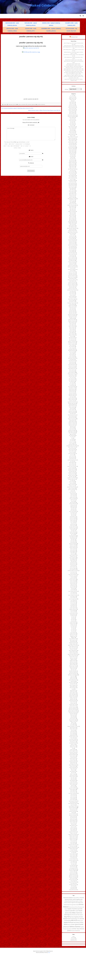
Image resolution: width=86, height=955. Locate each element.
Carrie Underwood (72, 257)
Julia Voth (73, 515)
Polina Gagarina (73, 750)
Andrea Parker (72, 161)
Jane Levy (72, 454)
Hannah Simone (72, 417)
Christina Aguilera (71, 283)
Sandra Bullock (73, 789)
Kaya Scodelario (73, 555)
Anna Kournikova (72, 172)
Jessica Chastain (72, 484)
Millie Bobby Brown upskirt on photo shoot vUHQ (73, 70)
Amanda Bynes (72, 143)
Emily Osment (72, 363)
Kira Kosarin (72, 571)
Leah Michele (73, 605)
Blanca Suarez (72, 218)
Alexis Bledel (72, 117)
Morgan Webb (73, 698)
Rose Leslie (73, 779)
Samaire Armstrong (73, 788)
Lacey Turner (73, 587)
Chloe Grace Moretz (72, 279)
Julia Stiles (73, 514)
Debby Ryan (72, 318)
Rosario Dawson (73, 776)
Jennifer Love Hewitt (72, 477)
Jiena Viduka (72, 495)
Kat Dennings (72, 533)
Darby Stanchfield (72, 315)
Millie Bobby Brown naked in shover (73, 65)
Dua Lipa (72, 336)
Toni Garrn (73, 864)
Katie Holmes (73, 550)
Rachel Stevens (73, 758)
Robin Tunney (73, 774)
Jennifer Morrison (72, 479)
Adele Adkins (72, 102)
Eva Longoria (72, 384)
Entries (73, 937)
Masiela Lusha (73, 658)
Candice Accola (72, 242)
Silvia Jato (73, 824)
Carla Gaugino (72, 250)
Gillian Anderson (72, 405)
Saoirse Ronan (73, 792)
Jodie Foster (73, 499)
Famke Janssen (72, 390)
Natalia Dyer (73, 703)
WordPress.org (73, 940)
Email (31, 156)
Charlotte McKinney (72, 275)
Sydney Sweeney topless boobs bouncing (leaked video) (73, 61)
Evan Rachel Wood (72, 386)
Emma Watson (71, 372)
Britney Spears (72, 225)
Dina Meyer (72, 332)
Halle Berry (72, 413)
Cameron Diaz (72, 236)
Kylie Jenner (73, 584)
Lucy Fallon (73, 629)
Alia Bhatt (72, 122)
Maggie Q (73, 637)
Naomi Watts (73, 701)
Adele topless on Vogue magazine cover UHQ (73, 75)
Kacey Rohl (73, 523)
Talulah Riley (73, 849)
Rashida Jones (73, 763)
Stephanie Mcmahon (73, 844)
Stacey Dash (72, 840)
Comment (31, 125)
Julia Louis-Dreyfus (73, 511)
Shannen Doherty (72, 813)
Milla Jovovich (73, 678)
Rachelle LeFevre (73, 761)
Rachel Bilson (72, 753)
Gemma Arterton (72, 398)
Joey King (73, 501)
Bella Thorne (72, 207)
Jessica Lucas (72, 485)
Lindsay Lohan (73, 623)
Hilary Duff (72, 427)
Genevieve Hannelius (72, 402)
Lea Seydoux (72, 604)
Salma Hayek (73, 786)
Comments (74, 938)
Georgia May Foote (72, 403)
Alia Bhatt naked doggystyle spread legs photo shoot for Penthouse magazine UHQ (73, 73)
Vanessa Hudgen (72, 870)
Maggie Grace (73, 636)
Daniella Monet (72, 311)
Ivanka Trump (72, 441)
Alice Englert (72, 124)
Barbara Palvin (72, 203)
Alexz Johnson (72, 120)
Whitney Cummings (73, 875)
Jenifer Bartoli (72, 462)
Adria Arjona (72, 103)
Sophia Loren (73, 833)
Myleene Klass (73, 699)
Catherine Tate (72, 264)
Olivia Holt (73, 730)
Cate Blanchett (72, 260)
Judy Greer (73, 508)
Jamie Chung (72, 452)
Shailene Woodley (73, 811)
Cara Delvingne (72, 248)
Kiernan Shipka (73, 568)
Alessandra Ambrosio (72, 115)
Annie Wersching (72, 184)
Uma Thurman (73, 866)
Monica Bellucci (73, 692)
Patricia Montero (73, 740)
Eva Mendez (72, 385)
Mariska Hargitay (73, 653)
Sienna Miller (73, 822)
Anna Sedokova (72, 176)
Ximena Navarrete (73, 879)
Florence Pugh (72, 393)
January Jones (72, 457)
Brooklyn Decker (72, 230)
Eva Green (72, 382)
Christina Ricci (72, 287)
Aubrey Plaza (72, 199)
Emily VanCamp (72, 367)
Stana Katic (72, 843)
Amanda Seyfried (71, 147)
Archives (66, 89)
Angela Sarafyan (72, 162)
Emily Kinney (72, 362)
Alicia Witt (72, 129)
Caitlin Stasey (72, 233)
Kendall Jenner (73, 564)
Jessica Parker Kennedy (72, 487)
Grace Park (72, 408)
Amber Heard (71, 152)
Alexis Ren (72, 118)
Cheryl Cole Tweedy (72, 277)
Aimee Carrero (72, 108)
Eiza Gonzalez (72, 340)
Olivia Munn (72, 731)
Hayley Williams (72, 421)
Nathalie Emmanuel (73, 712)
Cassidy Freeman (72, 259)
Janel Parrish (72, 456)
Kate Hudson (73, 538)
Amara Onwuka (72, 149)
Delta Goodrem (72, 322)
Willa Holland (72, 878)
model (73, 689)
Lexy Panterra (73, 614)
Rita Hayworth (73, 771)
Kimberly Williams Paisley (73, 570)
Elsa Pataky (72, 355)
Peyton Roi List (73, 745)
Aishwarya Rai (72, 111)
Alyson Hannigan (72, 138)
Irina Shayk (72, 439)
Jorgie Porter (72, 506)
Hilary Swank (72, 429)
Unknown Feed (74, 36)
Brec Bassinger (72, 220)
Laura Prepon (73, 597)
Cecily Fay (72, 268)
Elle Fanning (71, 351)
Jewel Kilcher (73, 493)
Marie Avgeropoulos (73, 650)
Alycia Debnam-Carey (72, 136)
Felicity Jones (72, 391)
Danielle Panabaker (72, 314)
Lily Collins (73, 619)
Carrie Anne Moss (72, 254)
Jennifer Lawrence (31, 104)
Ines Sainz (72, 436)
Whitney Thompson (73, 876)
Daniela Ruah (72, 310)
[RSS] (83, 16)
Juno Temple (72, 521)
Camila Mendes (72, 237)
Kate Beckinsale (72, 535)
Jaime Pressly (72, 448)
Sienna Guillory (73, 821)
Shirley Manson (73, 820)
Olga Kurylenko (73, 727)
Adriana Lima (72, 104)
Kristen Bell (73, 577)
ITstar (49, 952)
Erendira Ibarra (72, 376)
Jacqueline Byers (72, 444)
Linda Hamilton (73, 622)
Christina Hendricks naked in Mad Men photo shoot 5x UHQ (18, 108)
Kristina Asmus (73, 582)
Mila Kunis (73, 676)
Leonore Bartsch (73, 613)
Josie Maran (73, 507)
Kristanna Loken (73, 575)
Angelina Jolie (71, 163)
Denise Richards (72, 326)
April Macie (72, 189)
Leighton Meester (72, 609)
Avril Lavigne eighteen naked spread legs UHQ (73, 66)
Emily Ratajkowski (72, 364)
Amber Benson (72, 151)
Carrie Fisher (72, 255)
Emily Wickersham (72, 368)
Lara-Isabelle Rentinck (72, 591)
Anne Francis (72, 181)
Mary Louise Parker (73, 655)
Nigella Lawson (73, 721)
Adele (72, 100)
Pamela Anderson (72, 736)
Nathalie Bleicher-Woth (73, 710)
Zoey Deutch (72, 888)
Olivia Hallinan (73, 728)
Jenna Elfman (72, 463)
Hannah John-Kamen (72, 414)
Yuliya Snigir (72, 880)
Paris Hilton (73, 737)
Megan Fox (73, 659)
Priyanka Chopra (73, 752)
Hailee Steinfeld (72, 412)
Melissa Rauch (73, 667)
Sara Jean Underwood (73, 793)
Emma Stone (71, 371)
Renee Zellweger (73, 767)
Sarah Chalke (73, 797)
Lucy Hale (73, 631)
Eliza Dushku (71, 346)
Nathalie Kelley (73, 713)
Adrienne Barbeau (72, 107)
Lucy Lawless (73, 632)
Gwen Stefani (72, 409)
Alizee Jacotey (72, 131)
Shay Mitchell (73, 817)
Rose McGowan (73, 780)
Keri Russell (73, 565)
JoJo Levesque (73, 502)
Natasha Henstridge (73, 709)
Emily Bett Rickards (72, 358)
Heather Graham (72, 422)
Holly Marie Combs (72, 431)
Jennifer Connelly (72, 472)
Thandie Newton (73, 858)
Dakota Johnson (72, 306)
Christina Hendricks (72, 284)
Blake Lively (72, 216)
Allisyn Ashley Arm (72, 134)
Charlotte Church (72, 273)
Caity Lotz (72, 234)
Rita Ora (73, 772)
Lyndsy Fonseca (73, 633)
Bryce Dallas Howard (72, 232)
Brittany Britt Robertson (72, 228)
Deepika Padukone (72, 321)
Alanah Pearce (72, 113)
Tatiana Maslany (73, 853)
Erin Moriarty (72, 381)
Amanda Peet (72, 145)
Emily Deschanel (72, 360)
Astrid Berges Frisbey (72, 198)
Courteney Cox (72, 301)
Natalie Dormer (73, 705)
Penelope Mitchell (73, 743)
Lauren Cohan (73, 602)
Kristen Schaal (73, 578)
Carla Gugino (72, 251)
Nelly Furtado (73, 714)
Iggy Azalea (72, 434)
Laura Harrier (73, 593)
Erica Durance (72, 378)
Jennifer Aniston (72, 470)
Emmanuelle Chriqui (72, 373)
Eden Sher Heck (72, 337)
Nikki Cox (73, 722)
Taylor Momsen (73, 855)
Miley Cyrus (72, 677)
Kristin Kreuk (72, 580)
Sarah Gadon (73, 798)
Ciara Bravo (72, 291)
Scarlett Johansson (72, 807)
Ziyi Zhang (73, 885)
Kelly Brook (73, 561)
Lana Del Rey (73, 589)
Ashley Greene (72, 194)
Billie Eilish (72, 212)
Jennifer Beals (72, 471)
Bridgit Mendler (72, 223)
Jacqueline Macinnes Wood (72, 445)
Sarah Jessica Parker (73, 801)
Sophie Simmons (73, 838)
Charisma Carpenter (72, 269)
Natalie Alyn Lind (72, 704)
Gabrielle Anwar (72, 394)
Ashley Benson (72, 193)
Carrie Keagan (72, 256)
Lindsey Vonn (73, 624)
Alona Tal (72, 135)
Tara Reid (73, 852)
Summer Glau (72, 846)
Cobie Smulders (72, 296)
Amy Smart (72, 158)
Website (32, 163)
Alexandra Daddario (72, 116)
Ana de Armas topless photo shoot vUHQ (73, 71)
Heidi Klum (72, 426)
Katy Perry (73, 553)
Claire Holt (72, 295)
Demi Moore (72, 324)
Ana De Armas (72, 160)
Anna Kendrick (72, 171)
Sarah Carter (72, 795)
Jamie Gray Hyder (72, 453)
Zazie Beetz (73, 883)
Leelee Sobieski (73, 607)
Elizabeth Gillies (72, 349)
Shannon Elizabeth (73, 815)
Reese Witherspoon (73, 765)
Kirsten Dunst (73, 573)
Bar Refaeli (72, 202)
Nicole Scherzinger (73, 719)
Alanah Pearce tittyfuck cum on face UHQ (73, 59)
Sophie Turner (73, 839)
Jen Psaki (72, 461)
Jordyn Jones (72, 505)
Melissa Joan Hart (73, 665)
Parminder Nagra (72, 739)
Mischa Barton (73, 686)
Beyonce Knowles (72, 211)
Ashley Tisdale (72, 197)
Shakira (72, 812)
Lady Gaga (73, 588)
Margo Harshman (72, 642)
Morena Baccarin (73, 695)
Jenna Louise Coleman (72, 466)
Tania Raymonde (73, 851)
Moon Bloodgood (73, 694)
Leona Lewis (72, 611)
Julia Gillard (73, 510)
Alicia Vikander (72, 127)
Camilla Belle (72, 238)
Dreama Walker (72, 335)
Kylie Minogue (73, 586)
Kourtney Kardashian (73, 574)
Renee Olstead (73, 766)
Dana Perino (72, 309)
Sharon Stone (73, 816)
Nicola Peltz (72, 717)
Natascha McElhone (73, 708)
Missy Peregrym (73, 687)
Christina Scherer (72, 288)
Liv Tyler (73, 628)
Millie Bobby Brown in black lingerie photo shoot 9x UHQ (73, 47)
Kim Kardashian (73, 569)
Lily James (73, 620)
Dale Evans (72, 308)
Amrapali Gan (72, 153)
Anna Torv (72, 179)
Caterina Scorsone (72, 261)
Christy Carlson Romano (72, 290)
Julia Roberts (73, 512)
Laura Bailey (72, 592)
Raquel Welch (73, 762)
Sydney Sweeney (73, 848)
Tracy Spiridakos (73, 865)
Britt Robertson (72, 226)
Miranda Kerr (73, 683)
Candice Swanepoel (72, 245)
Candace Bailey (72, 241)
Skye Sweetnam (73, 825)
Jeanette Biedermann (72, 460)
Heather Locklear (72, 423)
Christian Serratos (72, 282)
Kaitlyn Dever (73, 524)
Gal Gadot (72, 396)
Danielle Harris (72, 313)
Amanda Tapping (72, 148)
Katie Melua (72, 552)
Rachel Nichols (73, 756)
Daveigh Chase (72, 317)
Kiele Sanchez (73, 566)
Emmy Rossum (72, 375)
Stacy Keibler (73, 842)
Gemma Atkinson (72, 399)
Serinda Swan (73, 810)
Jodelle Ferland (73, 497)
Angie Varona (72, 167)
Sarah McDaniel (73, 802)
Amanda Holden (72, 144)
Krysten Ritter (73, 583)
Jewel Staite (73, 494)
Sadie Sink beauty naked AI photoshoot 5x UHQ (73, 45)
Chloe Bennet (71, 278)
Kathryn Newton (73, 547)
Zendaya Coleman (73, 884)
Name (31, 150)
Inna (72, 438)
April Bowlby (72, 188)
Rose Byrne (73, 777)
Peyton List (73, 744)
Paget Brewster (73, 735)
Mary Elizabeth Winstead (73, 654)
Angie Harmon (72, 166)
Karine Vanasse (73, 532)
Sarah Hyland (72, 799)
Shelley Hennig (73, 819)
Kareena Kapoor (73, 528)
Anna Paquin (72, 174)
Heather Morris (72, 425)
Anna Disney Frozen (72, 169)
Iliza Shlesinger (72, 435)
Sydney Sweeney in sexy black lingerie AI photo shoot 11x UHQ (73, 53)
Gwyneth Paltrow (72, 411)
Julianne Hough (73, 517)
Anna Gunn (72, 170)
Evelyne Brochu (72, 389)
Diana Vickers (72, 327)
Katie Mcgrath (73, 551)
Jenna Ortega (72, 467)
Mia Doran (73, 669)
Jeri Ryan (72, 480)
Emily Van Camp (72, 366)
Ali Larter (72, 121)
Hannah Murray (72, 416)
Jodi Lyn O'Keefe (73, 498)
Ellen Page (72, 353)
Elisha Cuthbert (72, 344)
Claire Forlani (72, 293)
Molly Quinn (72, 691)
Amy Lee (72, 157)
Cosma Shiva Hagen (72, 299)
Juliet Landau (73, 520)
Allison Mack (72, 133)
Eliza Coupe (72, 345)
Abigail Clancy (72, 97)
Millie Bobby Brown (73, 680)
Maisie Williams (72, 638)
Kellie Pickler (73, 560)
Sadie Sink (73, 785)
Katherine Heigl (73, 544)
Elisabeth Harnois (72, 342)
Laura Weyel (72, 600)
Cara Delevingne (72, 247)
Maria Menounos (73, 646)
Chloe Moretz (72, 281)
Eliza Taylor (72, 348)
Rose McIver (72, 781)
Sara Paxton (73, 794)
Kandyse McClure (72, 526)
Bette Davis (72, 210)
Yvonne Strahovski (72, 882)
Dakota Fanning (72, 305)
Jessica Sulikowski (72, 489)
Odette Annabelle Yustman (72, 726)
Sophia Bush (72, 830)
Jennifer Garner (72, 474)
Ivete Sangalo (72, 443)
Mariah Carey (73, 649)
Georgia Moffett (72, 404)
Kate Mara (73, 539)
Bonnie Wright (72, 219)
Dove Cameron (72, 333)
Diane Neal (72, 329)
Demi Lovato (72, 323)
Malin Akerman (73, 640)
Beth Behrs (72, 209)
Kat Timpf (73, 534)
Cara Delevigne (72, 246)
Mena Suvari (72, 668)
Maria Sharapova (73, 647)
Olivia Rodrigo (73, 732)
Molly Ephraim (73, 690)
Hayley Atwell (72, 420)
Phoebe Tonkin (73, 746)
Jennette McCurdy (72, 468)
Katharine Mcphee (73, 543)
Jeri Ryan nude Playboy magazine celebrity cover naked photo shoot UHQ (73, 77)
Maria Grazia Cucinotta (73, 645)
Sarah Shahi (73, 804)
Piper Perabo (73, 749)
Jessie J (72, 490)
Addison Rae (72, 99)
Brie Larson (72, 224)
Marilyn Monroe (73, 651)
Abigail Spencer (72, 98)
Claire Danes (72, 292)
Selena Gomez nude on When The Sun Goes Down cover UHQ (43, 110)
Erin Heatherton (72, 380)
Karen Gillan (72, 529)
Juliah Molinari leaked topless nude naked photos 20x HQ (74, 55)
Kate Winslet (73, 542)
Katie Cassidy (73, 548)
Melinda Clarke (73, 662)
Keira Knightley (73, 557)
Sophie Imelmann (72, 835)
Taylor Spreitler (73, 856)
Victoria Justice (73, 873)
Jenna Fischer (72, 465)
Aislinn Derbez (72, 112)
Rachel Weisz (73, 759)
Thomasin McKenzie (73, 860)
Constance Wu (72, 297)
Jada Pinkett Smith (72, 447)
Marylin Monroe (73, 656)
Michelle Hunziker (73, 671)
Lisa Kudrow (72, 626)
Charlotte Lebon (72, 274)
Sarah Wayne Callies (73, 806)
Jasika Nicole (72, 458)
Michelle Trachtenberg (72, 674)
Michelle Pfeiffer (73, 672)
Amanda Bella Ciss (72, 142)
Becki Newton (72, 206)
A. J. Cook (72, 95)
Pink (73, 748)
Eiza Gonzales (72, 338)
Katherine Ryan (73, 546)
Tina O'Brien (72, 861)
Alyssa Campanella (72, 139)
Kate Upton (72, 541)
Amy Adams (72, 156)
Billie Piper (72, 214)
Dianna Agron (72, 331)
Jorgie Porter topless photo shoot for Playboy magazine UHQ (73, 80)
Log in (73, 936)
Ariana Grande (72, 191)
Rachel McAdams (73, 754)
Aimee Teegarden (72, 109)
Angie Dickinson (72, 165)
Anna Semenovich (72, 178)
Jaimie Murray (72, 450)
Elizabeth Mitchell (72, 350)
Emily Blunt (72, 359)
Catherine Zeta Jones (72, 266)
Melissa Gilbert (73, 664)
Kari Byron (73, 530)
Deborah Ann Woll (72, 319)
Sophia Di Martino (73, 831)
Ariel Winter (72, 192)
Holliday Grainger (72, 430)
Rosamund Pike (73, 775)
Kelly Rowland (73, 562)
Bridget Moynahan (72, 221)
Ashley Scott (72, 196)
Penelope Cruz (73, 741)
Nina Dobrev (72, 725)
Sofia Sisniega (73, 828)
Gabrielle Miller (72, 395)
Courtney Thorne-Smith (72, 302)
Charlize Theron (72, 272)
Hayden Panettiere (72, 418)
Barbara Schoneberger (72, 205)
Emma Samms (72, 369)
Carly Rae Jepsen (72, 252)
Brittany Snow (72, 229)
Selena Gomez (72, 808)
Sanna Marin (72, 790)
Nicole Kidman (73, 718)
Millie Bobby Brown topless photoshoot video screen (73, 58)
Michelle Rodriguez (73, 673)
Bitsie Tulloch (72, 215)
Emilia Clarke (71, 357)
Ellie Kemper (72, 354)
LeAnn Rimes (73, 606)
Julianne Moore (73, 519)
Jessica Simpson (72, 488)
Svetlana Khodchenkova (73, 847)
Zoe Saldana (72, 887)
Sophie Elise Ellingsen (73, 834)
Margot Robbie (73, 644)
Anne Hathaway (72, 183)
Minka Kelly (73, 681)
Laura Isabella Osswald (73, 595)
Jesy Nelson (72, 492)
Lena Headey (73, 610)
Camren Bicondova (72, 239)
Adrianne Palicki (72, 106)
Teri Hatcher (72, 857)
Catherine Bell (72, 263)
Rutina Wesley (73, 784)
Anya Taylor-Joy (72, 187)
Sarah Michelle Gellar (72, 803)
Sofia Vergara (73, 829)
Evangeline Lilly (72, 387)
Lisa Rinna (73, 627)
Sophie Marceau (73, 837)
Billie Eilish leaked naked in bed (73, 63)
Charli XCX (72, 270)
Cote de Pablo (72, 300)
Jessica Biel (72, 483)
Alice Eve (72, 125)
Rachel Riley (72, 757)
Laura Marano (73, 596)
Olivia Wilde (72, 734)
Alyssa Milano (72, 140)
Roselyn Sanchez (73, 783)
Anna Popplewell (72, 175)
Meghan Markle (73, 660)
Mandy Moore (73, 641)
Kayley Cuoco (73, 556)
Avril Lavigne (72, 201)
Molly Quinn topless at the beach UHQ (73, 67)
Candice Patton (72, 243)
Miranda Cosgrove (73, 682)
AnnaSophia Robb (72, 180)
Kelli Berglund (73, 559)
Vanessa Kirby (73, 871)
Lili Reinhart (72, 615)
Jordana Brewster (72, 503)
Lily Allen (73, 617)
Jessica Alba (71, 481)
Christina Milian (72, 286)
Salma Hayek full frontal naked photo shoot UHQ (73, 68)
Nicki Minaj (73, 716)
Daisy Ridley (71, 304)
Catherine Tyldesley (72, 265)
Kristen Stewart (73, 579)
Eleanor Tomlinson (72, 341)
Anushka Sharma (72, 185)
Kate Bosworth (73, 537)
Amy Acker (72, 154)
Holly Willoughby (72, 432)
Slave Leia (73, 826)
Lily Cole (73, 618)
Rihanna (72, 770)
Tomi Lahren (72, 862)
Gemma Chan (72, 400)
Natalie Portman (72, 707)
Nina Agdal (73, 723)
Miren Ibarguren (73, 685)
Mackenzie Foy (73, 634)
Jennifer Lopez (72, 476)
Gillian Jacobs (72, 407)
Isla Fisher (72, 440)
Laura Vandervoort (72, 599)
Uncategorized (73, 868)
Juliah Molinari (73, 516)
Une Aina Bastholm (73, 869)
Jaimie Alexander (72, 449)
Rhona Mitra (72, 768)
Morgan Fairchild (73, 696)
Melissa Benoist (73, 663)
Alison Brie (72, 130)
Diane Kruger (72, 328)
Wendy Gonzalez (73, 874)
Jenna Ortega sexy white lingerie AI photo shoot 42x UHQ (73, 43)
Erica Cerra (72, 377)
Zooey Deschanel (72, 889)
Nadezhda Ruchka (73, 700)
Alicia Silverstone (72, 126)
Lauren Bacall (73, 601)
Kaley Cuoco (72, 525)
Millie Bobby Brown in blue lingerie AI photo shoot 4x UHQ (73, 50)
